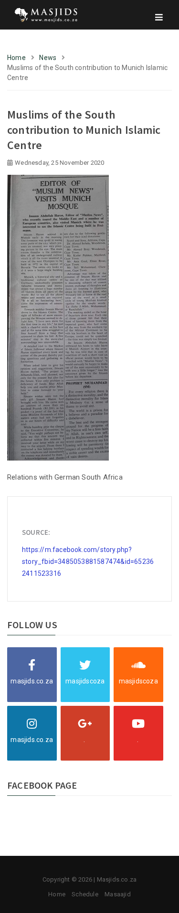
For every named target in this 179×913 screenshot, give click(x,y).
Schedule (85, 894)
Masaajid (118, 894)
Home (16, 57)
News (47, 57)
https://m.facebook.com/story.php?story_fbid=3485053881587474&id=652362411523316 (88, 561)
